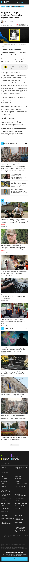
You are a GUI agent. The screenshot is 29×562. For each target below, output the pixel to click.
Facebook (13, 131)
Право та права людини (5, 494)
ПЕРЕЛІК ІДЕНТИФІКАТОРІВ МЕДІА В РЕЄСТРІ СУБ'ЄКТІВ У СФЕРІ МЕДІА (20, 528)
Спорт (2, 505)
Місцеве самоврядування (20, 494)
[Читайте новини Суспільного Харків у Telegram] (14, 541)
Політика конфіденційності (6, 522)
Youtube (20, 134)
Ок (14, 558)
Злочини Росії (5, 503)
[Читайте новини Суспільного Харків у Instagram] (5, 541)
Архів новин (19, 515)
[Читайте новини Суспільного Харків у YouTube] (8, 541)
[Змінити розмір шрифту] (27, 25)
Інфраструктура (20, 489)
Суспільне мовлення (7, 518)
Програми (4, 526)
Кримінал (4, 478)
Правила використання (19, 518)
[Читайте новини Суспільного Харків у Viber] (11, 541)
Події (2, 476)
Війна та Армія (5, 9)
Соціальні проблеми (21, 503)
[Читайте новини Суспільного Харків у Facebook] (2, 541)
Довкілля (4, 486)
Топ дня (17, 508)
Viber (20, 131)
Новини (3, 467)
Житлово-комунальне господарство (5, 490)
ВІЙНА (3, 6)
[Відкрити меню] (27, 2)
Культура (18, 478)
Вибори (3, 484)
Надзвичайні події (21, 484)
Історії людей (19, 498)
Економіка (4, 481)
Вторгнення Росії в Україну (17, 6)
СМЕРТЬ (7, 6)
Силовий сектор (6, 498)
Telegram (12, 134)
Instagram (4, 134)
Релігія (17, 500)
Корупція (18, 476)
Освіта (17, 481)
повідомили (10, 59)
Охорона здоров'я (20, 486)
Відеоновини (5, 508)
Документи (18, 522)
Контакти (4, 515)
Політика (4, 500)
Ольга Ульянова (8, 21)
